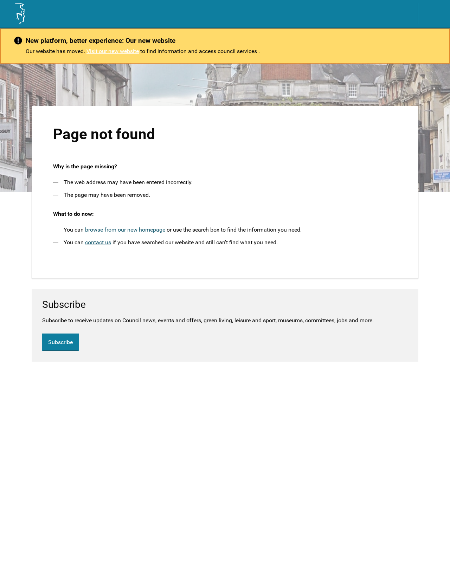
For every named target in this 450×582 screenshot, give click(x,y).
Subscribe (60, 342)
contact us (98, 242)
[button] (430, 13)
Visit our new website (112, 51)
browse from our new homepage (125, 229)
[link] (19, 13)
